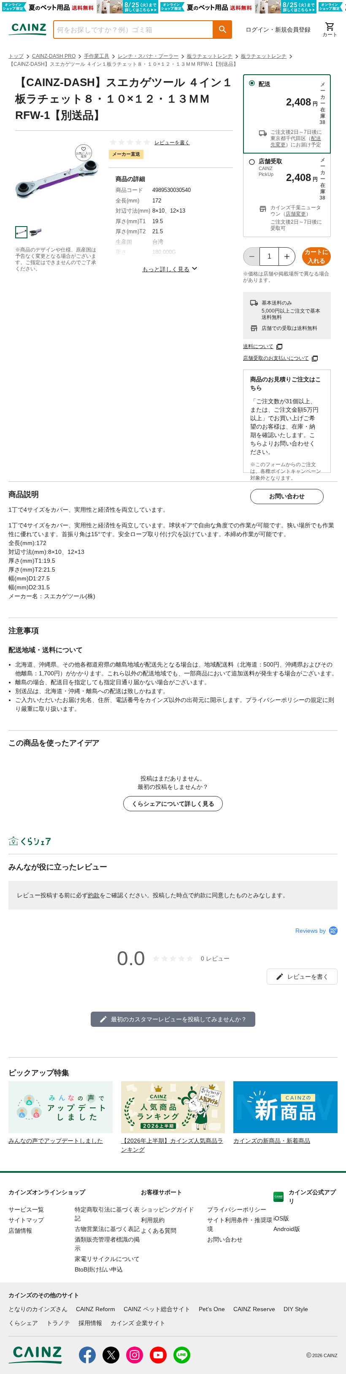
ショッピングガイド (167, 1209)
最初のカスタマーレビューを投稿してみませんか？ (179, 1019)
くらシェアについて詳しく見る (173, 803)
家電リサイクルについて (107, 1258)
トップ (16, 56)
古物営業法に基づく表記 (107, 1229)
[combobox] (127, 29)
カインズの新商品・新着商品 (271, 1140)
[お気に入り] (83, 152)
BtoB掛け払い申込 (99, 1269)
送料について (258, 346)
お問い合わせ (287, 496)
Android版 (286, 1229)
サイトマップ (26, 1220)
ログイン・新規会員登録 (278, 29)
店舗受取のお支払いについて (276, 358)
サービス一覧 (26, 1209)
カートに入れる (316, 256)
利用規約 (153, 1220)
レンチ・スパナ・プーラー (148, 56)
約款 (94, 895)
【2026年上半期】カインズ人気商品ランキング (172, 1145)
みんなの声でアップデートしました (55, 1140)
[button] (223, 29)
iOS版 (281, 1218)
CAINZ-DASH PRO (54, 56)
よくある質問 (158, 1230)
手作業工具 (96, 56)
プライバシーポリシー (236, 1209)
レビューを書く (172, 143)
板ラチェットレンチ (209, 56)
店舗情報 (20, 1230)
